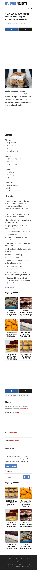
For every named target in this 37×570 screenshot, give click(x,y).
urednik (13, 23)
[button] (29, 9)
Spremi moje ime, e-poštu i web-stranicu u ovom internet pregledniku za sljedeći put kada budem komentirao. (18, 458)
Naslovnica (10, 564)
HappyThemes (18, 561)
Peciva (13, 566)
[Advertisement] (18, 50)
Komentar (13, 412)
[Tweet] (25, 29)
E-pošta (12, 440)
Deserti (8, 566)
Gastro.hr (12, 288)
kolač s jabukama (23, 395)
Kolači (23, 564)
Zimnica (23, 566)
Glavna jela (18, 564)
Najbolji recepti (17, 558)
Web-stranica (9, 448)
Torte (28, 564)
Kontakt (29, 566)
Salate (18, 566)
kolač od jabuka (11, 395)
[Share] (11, 29)
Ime (11, 433)
